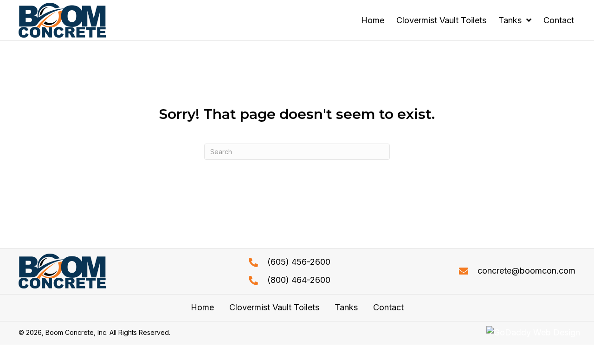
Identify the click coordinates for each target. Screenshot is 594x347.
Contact (388, 307)
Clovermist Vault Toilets (274, 307)
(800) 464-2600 (298, 280)
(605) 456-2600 (298, 262)
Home (202, 307)
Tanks (346, 307)
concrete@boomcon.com (526, 270)
